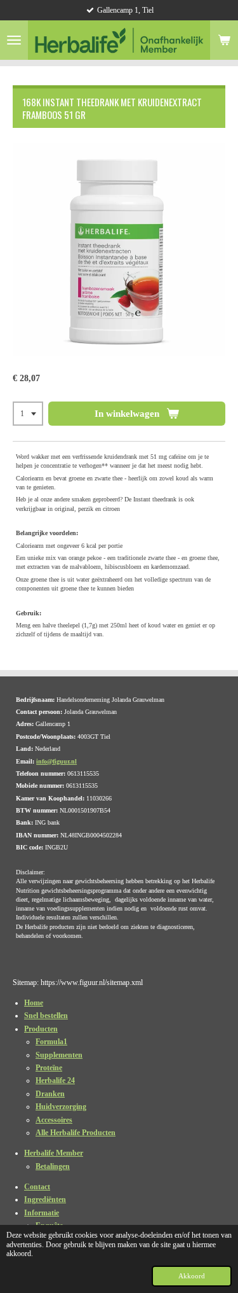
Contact (37, 1186)
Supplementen (59, 1055)
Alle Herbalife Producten (76, 1132)
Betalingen (53, 1166)
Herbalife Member (53, 1153)
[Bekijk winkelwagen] (224, 40)
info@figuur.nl (56, 761)
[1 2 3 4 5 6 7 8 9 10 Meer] (28, 414)
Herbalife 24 (55, 1080)
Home (33, 1002)
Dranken (50, 1093)
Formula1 (51, 1041)
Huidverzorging (61, 1106)
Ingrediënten (45, 1199)
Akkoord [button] (191, 1276)
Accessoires (54, 1119)
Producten (41, 1028)
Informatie (41, 1212)
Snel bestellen (46, 1015)
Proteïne (49, 1067)
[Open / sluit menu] (14, 40)
